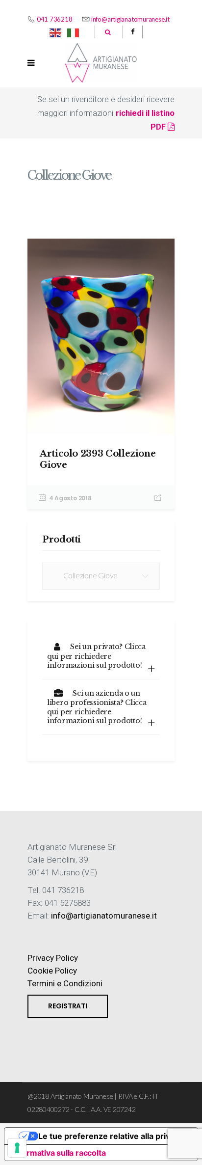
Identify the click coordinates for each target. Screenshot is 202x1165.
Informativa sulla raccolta (58, 1153)
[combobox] (101, 576)
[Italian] (73, 32)
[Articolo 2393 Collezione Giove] (101, 337)
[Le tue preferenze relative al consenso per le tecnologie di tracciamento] (17, 1147)
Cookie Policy (52, 970)
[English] (56, 32)
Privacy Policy (52, 958)
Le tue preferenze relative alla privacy (110, 1136)
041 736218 (55, 19)
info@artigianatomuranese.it (130, 19)
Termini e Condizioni (64, 983)
